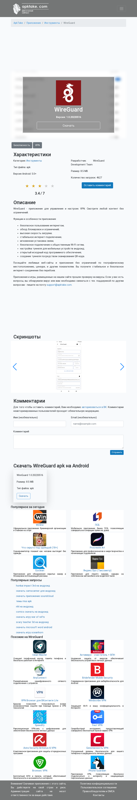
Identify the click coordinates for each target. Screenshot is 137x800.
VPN (37, 145)
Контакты (98, 795)
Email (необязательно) (84, 417)
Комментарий (21, 431)
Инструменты (34, 160)
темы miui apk (24, 601)
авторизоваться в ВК (94, 407)
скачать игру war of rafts (30, 617)
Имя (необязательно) (25, 417)
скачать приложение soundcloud (34, 596)
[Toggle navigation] (121, 9)
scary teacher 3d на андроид (32, 622)
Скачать (68, 125)
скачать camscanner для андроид (35, 591)
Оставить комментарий (97, 185)
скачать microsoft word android (34, 627)
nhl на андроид (24, 606)
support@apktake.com (59, 284)
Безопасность (22, 145)
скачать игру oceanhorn (29, 632)
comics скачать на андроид (32, 611)
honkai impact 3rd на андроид (33, 585)
